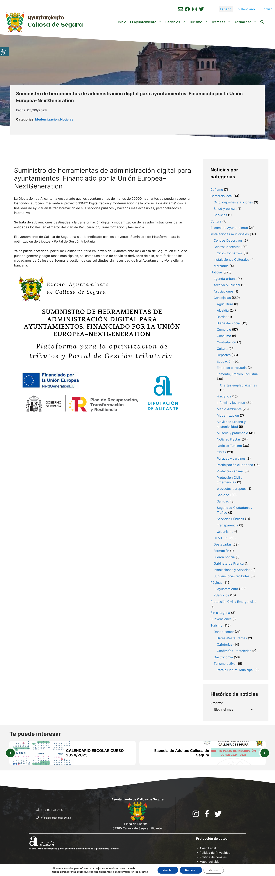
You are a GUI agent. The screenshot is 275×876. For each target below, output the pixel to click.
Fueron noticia (224, 557)
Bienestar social (229, 323)
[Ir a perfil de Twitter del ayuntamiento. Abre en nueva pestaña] (201, 9)
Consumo (224, 336)
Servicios (172, 22)
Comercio (224, 329)
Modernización (47, 119)
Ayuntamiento (46, 18)
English (267, 9)
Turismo (195, 22)
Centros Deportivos (228, 240)
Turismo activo (225, 663)
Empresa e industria (232, 368)
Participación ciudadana (235, 465)
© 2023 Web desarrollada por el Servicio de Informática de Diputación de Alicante (74, 848)
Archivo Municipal (227, 285)
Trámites (218, 22)
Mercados (221, 266)
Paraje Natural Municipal (235, 670)
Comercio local (221, 196)
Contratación (226, 342)
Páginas (216, 582)
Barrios (222, 317)
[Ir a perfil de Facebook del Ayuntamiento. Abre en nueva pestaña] (187, 9)
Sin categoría (220, 613)
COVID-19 (221, 538)
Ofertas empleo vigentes (238, 385)
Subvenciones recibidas (232, 576)
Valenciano (246, 9)
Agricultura (225, 304)
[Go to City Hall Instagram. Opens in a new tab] (195, 813)
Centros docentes (227, 247)
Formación (221, 551)
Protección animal (230, 471)
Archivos (216, 703)
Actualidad (242, 22)
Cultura (215, 221)
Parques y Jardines (231, 458)
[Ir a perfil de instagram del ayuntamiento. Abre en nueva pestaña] (194, 9)
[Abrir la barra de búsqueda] (262, 22)
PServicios (221, 595)
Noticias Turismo (229, 446)
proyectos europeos (232, 488)
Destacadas (223, 544)
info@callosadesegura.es (55, 817)
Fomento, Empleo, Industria (237, 374)
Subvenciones (221, 619)
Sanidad (223, 495)
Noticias (66, 119)
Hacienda (224, 396)
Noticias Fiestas (229, 439)
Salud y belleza (225, 209)
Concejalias (222, 298)
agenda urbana (225, 279)
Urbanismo (225, 532)
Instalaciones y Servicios (232, 570)
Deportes (224, 355)
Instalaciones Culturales (231, 259)
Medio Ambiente (229, 409)
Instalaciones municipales (229, 234)
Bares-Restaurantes (232, 638)
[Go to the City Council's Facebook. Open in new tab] (206, 813)
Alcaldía (223, 310)
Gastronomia (223, 657)
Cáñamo (216, 189)
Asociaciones (223, 291)
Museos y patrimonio (232, 433)
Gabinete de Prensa (229, 563)
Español (226, 9)
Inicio (122, 22)
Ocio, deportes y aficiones (233, 202)
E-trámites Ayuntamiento (229, 228)
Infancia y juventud (231, 403)
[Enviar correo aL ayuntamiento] (180, 9)
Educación (224, 361)
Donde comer (224, 632)
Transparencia (227, 525)
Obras (221, 452)
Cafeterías (224, 644)
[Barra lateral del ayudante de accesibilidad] (4, 51)
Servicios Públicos (230, 519)
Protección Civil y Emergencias (233, 602)
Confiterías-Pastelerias (234, 651)
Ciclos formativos (230, 253)
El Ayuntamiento (143, 22)
